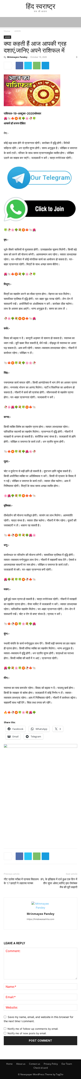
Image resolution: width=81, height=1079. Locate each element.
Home (7, 31)
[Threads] (40, 924)
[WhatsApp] (36, 65)
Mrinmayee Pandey (17, 57)
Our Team (66, 1063)
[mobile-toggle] (6, 22)
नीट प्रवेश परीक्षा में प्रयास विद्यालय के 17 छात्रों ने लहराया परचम (21, 881)
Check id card (41, 1067)
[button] (75, 22)
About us (20, 1063)
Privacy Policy (51, 1063)
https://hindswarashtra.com (40, 919)
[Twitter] (28, 65)
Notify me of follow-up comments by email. (33, 1028)
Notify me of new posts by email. (27, 1033)
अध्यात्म (17, 31)
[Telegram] (45, 65)
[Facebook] (19, 65)
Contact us (34, 1063)
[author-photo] (40, 907)
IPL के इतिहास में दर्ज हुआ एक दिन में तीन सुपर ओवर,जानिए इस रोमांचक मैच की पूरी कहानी (58, 883)
